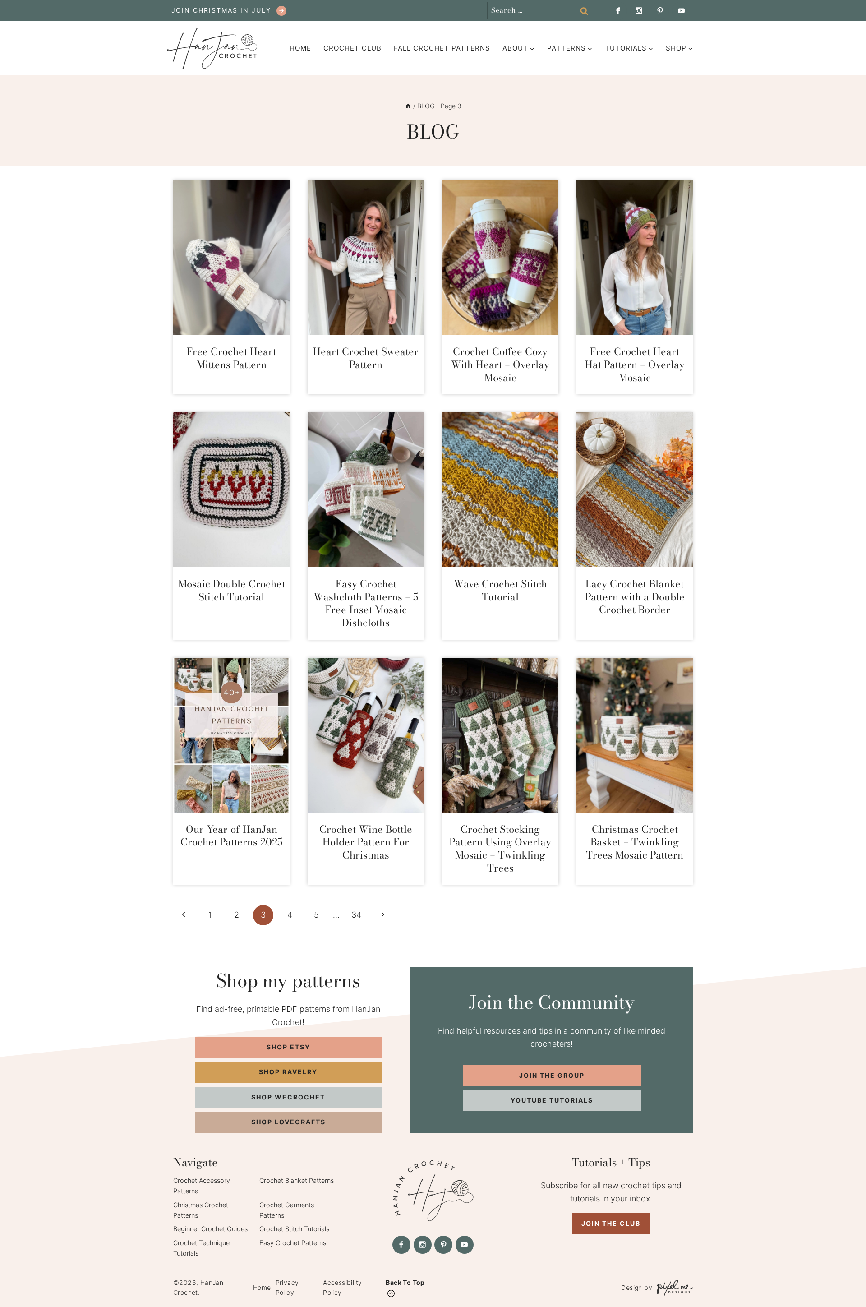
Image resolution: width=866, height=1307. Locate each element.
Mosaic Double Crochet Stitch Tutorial (231, 590)
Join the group (552, 1075)
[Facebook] (618, 11)
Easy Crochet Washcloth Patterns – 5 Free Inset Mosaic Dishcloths (365, 603)
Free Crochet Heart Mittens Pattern (231, 358)
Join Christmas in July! (222, 10)
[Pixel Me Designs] (672, 1288)
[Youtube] (681, 11)
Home (262, 1287)
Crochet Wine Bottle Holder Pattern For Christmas (365, 842)
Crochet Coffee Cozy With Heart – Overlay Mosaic (500, 364)
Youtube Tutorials (552, 1100)
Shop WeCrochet (288, 1097)
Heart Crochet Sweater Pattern (366, 358)
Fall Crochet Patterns (442, 48)
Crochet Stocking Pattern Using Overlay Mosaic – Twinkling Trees (500, 849)
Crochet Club (352, 48)
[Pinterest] (660, 11)
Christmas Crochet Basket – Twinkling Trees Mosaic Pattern (634, 842)
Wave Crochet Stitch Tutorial (500, 590)
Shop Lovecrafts (288, 1122)
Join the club (610, 1223)
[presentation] (231, 257)
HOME (300, 48)
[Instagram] (639, 11)
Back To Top (405, 1282)
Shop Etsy (288, 1047)
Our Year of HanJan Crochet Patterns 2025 (231, 836)
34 (356, 914)
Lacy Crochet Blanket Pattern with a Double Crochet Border (635, 596)
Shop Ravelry (288, 1072)
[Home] (408, 106)
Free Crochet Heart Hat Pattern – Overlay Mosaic (635, 364)
